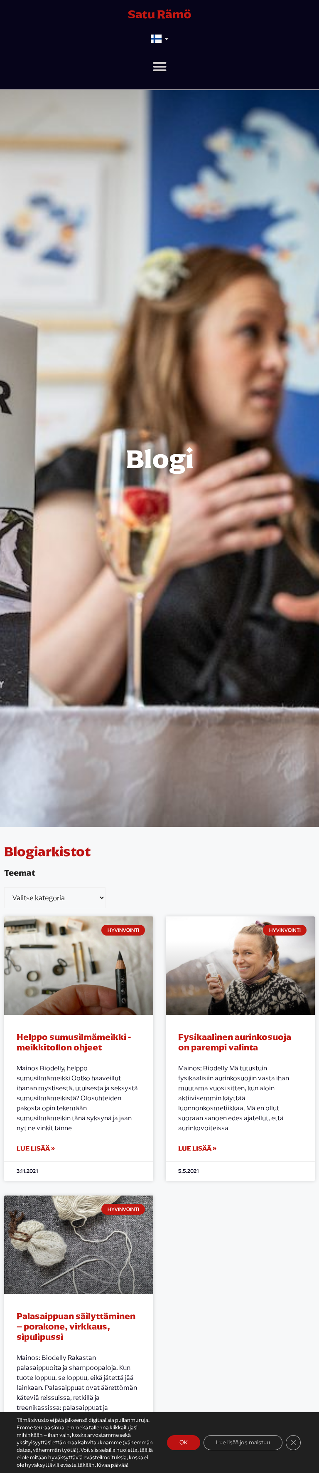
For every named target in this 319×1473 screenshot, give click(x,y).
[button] (160, 66)
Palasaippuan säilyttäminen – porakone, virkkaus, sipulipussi (76, 1326)
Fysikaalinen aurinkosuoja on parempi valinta (234, 1042)
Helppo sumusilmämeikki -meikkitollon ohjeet (74, 1042)
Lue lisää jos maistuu (243, 1442)
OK (183, 1442)
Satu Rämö (159, 14)
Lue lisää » (36, 1148)
